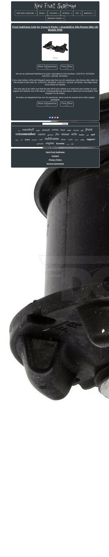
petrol (50, 135)
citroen (67, 144)
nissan (65, 134)
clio (19, 130)
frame (63, 139)
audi (41, 140)
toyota (76, 130)
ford (63, 130)
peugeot (34, 140)
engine (50, 143)
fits (57, 134)
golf (82, 130)
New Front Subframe (55, 152)
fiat (73, 144)
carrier (41, 134)
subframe (52, 138)
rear (69, 130)
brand (27, 140)
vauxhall (28, 129)
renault (46, 129)
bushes (81, 135)
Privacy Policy (55, 160)
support (91, 139)
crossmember (26, 134)
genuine (40, 144)
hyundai (60, 143)
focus (76, 140)
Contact (55, 156)
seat (21, 140)
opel (93, 134)
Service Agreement (55, 164)
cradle (70, 139)
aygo (38, 130)
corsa (55, 129)
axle (74, 134)
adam (16, 140)
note (87, 135)
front (88, 129)
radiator (82, 140)
